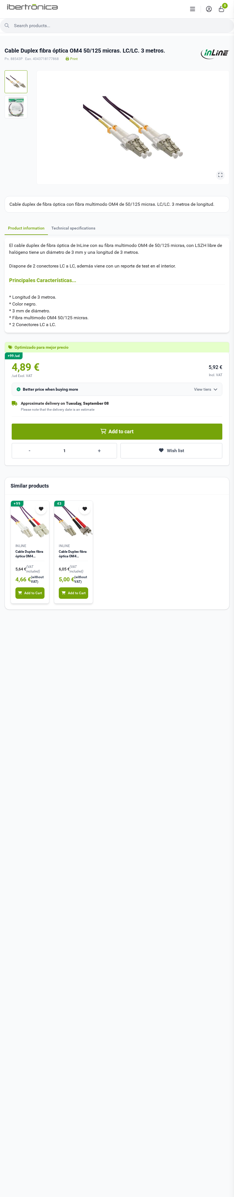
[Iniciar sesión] (209, 9)
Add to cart (121, 431)
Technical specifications (73, 228)
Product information (26, 228)
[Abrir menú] (192, 9)
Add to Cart (33, 593)
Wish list (175, 450)
